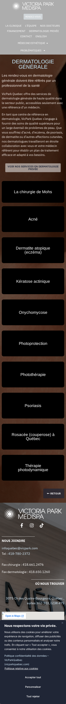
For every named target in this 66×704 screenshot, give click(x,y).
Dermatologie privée (44, 31)
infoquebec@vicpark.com (20, 548)
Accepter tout (33, 677)
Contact (26, 36)
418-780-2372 (19, 554)
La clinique (13, 25)
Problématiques (30, 50)
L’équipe (31, 25)
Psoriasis (33, 405)
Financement (16, 31)
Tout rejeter (33, 696)
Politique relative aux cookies (21, 668)
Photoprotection (33, 343)
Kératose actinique (33, 281)
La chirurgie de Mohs (33, 191)
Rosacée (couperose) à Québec (33, 436)
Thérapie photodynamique (33, 467)
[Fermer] (62, 623)
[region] (33, 662)
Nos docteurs (50, 25)
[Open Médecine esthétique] (47, 43)
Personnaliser (33, 686)
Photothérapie (33, 374)
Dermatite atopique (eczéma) (33, 250)
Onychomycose (33, 312)
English (41, 36)
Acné (33, 219)
